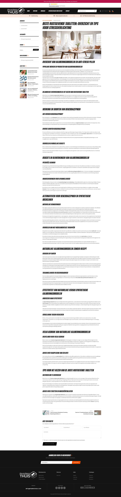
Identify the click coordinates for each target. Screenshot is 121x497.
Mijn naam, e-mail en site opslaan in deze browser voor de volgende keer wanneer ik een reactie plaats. (64, 440)
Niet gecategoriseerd (47, 20)
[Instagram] (62, 488)
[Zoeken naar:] (29, 50)
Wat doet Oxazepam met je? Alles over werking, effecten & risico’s (33, 96)
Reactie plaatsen (49, 443)
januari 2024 (24, 28)
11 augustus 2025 (56, 20)
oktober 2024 (24, 25)
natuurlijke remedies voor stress (60, 77)
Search (95, 11)
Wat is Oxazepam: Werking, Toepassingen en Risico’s (33, 84)
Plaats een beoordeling (53, 6)
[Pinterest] (64, 488)
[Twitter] (59, 488)
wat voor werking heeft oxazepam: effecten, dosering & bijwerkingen (33, 90)
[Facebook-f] (56, 488)
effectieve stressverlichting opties (61, 212)
